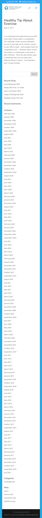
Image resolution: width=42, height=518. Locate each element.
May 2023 (7, 217)
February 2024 (9, 196)
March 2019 (8, 369)
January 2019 (9, 376)
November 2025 (10, 124)
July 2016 (7, 472)
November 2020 (10, 310)
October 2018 (9, 383)
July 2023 (7, 210)
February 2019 (9, 372)
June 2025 (7, 141)
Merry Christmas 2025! (12, 91)
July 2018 (7, 393)
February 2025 (9, 155)
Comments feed (10, 498)
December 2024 (10, 162)
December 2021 (10, 265)
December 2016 (10, 459)
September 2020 (10, 317)
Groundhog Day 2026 (12, 84)
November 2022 (10, 234)
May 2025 (7, 145)
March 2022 (8, 255)
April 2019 (8, 366)
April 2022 (8, 252)
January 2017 (9, 455)
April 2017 (8, 445)
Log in (6, 491)
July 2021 (7, 283)
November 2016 (10, 462)
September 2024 (10, 172)
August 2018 (8, 390)
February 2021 (9, 300)
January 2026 (9, 117)
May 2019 (7, 362)
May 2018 (7, 400)
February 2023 (9, 224)
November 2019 (10, 345)
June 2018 (7, 397)
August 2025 (8, 134)
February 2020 (9, 338)
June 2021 (7, 286)
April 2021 (8, 293)
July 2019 (7, 355)
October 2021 (9, 272)
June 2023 (7, 214)
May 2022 (7, 248)
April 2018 (8, 403)
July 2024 (7, 179)
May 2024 (7, 186)
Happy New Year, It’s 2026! (14, 87)
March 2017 (8, 448)
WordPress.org (9, 501)
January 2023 (9, 227)
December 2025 (10, 120)
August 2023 (8, 207)
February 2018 (9, 410)
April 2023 (8, 220)
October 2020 (9, 314)
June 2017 (7, 438)
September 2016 (10, 469)
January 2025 (9, 158)
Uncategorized (9, 482)
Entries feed (8, 494)
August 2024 (8, 176)
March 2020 (8, 334)
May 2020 (7, 328)
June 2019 (7, 359)
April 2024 (8, 189)
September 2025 (10, 131)
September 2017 (10, 428)
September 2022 (10, 238)
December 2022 (10, 231)
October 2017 (9, 424)
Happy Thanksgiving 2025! (14, 94)
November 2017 (10, 421)
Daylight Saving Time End (13, 98)
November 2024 (10, 165)
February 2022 (9, 258)
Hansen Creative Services (28, 515)
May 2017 (7, 441)
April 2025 (8, 148)
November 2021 (10, 269)
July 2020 (7, 321)
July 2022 (7, 241)
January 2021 (9, 303)
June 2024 (7, 182)
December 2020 (10, 307)
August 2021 (8, 279)
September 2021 (10, 276)
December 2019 (10, 341)
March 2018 (8, 407)
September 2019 (10, 352)
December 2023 (10, 203)
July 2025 (7, 138)
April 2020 (8, 331)
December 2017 (10, 417)
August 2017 (8, 431)
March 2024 (8, 193)
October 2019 (9, 348)
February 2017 (9, 452)
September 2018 (10, 386)
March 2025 (8, 151)
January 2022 (9, 262)
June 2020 (7, 324)
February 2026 (9, 114)
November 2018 (10, 379)
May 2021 (7, 290)
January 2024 (9, 200)
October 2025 (9, 127)
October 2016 (9, 466)
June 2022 (7, 245)
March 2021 (8, 296)
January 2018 (9, 414)
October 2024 (9, 169)
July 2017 (7, 435)
